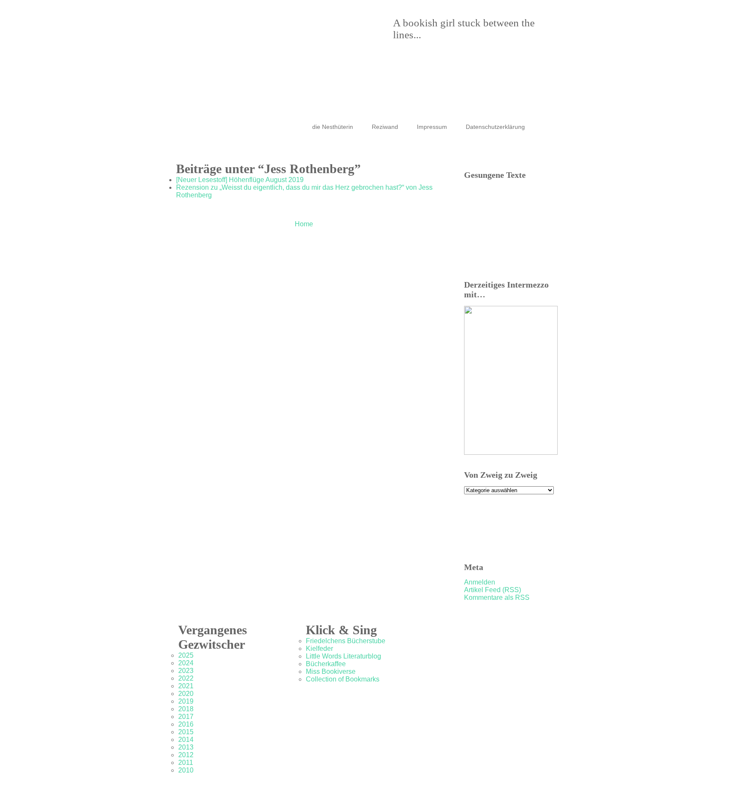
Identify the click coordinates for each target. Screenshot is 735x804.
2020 (186, 693)
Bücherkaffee (326, 663)
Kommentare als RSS (497, 597)
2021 (186, 686)
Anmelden (479, 582)
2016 (186, 724)
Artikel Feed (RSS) (492, 589)
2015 (186, 732)
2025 (186, 655)
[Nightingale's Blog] (359, 46)
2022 (186, 678)
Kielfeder (319, 648)
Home (304, 224)
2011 (185, 762)
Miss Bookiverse (331, 671)
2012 (186, 754)
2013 (186, 747)
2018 (186, 709)
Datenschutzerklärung (495, 126)
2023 (186, 670)
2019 (186, 701)
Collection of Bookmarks (342, 679)
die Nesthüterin (332, 126)
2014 (186, 739)
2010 (186, 770)
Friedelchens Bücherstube (345, 640)
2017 (186, 716)
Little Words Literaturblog (343, 656)
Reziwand (385, 126)
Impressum (432, 126)
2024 (186, 663)
